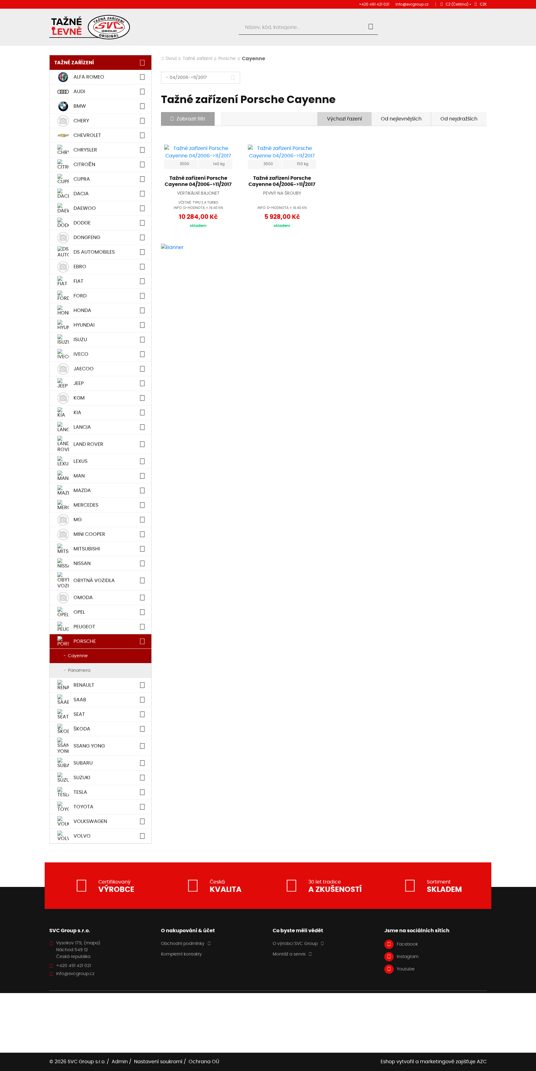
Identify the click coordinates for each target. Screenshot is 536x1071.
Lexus (80, 461)
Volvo (82, 836)
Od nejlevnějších (401, 118)
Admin (120, 1061)
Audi (79, 91)
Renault (84, 685)
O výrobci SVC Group (295, 944)
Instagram (407, 957)
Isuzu (80, 339)
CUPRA (82, 179)
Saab (80, 699)
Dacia (81, 193)
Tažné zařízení (74, 62)
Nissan (82, 563)
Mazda (82, 490)
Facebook (407, 944)
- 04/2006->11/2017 (186, 77)
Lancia (82, 427)
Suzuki (82, 777)
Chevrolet (87, 135)
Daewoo (85, 208)
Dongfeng (87, 237)
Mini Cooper (89, 534)
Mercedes (86, 505)
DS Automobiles (94, 252)
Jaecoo (84, 368)
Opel (79, 612)
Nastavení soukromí (158, 1061)
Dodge (82, 222)
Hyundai (84, 325)
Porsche (85, 641)
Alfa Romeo (89, 77)
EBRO (80, 266)
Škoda (82, 728)
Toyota (83, 806)
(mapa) (92, 943)
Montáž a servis (289, 954)
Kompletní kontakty (181, 954)
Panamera (79, 670)
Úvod (171, 58)
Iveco (81, 354)
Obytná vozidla (94, 580)
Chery (81, 120)
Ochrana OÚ (204, 1061)
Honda (82, 310)
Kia (77, 412)
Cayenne (78, 656)
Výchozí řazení (344, 118)
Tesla (80, 792)
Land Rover (88, 444)
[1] (370, 27)
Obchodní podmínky (182, 944)
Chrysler (85, 149)
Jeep (79, 383)
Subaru (83, 763)
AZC (482, 1061)
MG (78, 519)
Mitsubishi (87, 548)
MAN (79, 475)
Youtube (406, 969)
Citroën (84, 164)
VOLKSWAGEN (90, 821)
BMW (80, 106)
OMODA (83, 597)
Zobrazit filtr (190, 118)
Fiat (78, 281)
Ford (80, 295)
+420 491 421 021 (374, 4)
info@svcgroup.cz (411, 4)
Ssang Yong (89, 745)
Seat (79, 714)
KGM (79, 397)
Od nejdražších (458, 118)
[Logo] (89, 27)
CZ (457, 4)
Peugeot (84, 626)
